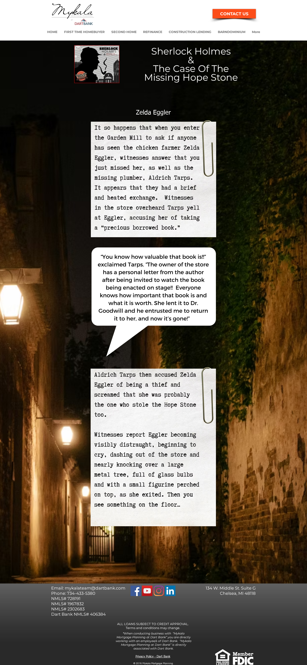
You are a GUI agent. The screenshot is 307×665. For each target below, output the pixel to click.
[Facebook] (136, 591)
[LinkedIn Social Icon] (170, 591)
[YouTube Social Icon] (147, 591)
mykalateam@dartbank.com (95, 588)
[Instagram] (159, 591)
